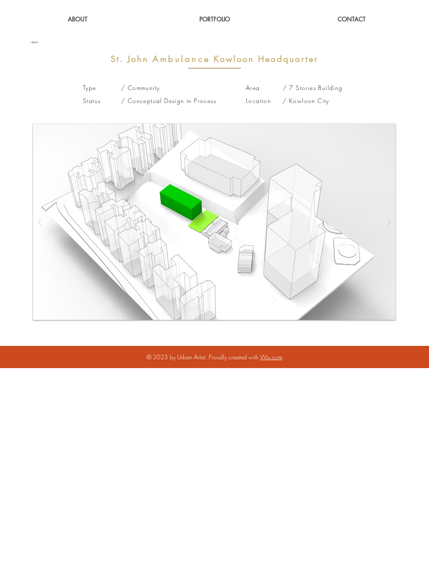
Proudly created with (234, 357)
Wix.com (271, 357)
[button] (214, 19)
